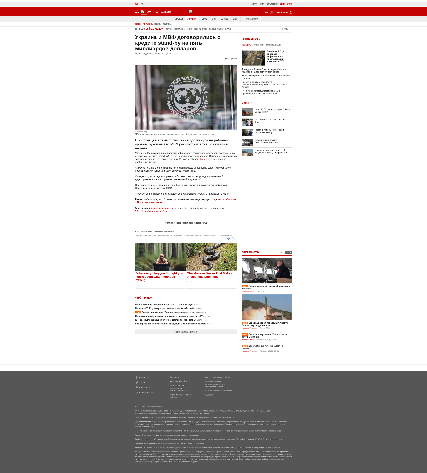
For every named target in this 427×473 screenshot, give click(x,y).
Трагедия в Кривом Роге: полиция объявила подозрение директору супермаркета (264, 70)
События (157, 24)
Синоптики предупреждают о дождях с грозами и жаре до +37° (172, 316)
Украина (191, 18)
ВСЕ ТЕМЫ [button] (284, 29)
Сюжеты (246, 102)
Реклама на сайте (178, 381)
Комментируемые (273, 45)
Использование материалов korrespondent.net (178, 388)
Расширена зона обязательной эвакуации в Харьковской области (173, 323)
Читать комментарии (186, 331)
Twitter (142, 382)
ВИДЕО (254, 4)
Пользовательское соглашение (218, 391)
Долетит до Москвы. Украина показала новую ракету (171, 312)
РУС (136, 4)
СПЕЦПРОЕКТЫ (286, 4)
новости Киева (200, 29)
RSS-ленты (144, 387)
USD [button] (156, 12)
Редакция (209, 395)
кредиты (143, 231)
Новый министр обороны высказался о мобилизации (167, 304)
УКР (142, 4)
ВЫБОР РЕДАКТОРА (250, 252)
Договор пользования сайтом (217, 377)
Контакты (174, 377)
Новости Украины (251, 39)
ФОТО (262, 4)
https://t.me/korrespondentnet (151, 211)
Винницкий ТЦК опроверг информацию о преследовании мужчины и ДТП (275, 56)
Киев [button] (137, 12)
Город (204, 18)
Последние (246, 45)
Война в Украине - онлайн (220, 29)
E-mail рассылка (146, 392)
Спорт (236, 18)
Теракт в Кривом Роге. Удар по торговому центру (270, 131)
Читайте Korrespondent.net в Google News (186, 223)
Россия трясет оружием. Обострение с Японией (267, 141)
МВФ (150, 231)
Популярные (259, 45)
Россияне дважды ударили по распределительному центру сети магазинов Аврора (264, 84)
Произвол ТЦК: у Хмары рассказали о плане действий (168, 308)
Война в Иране (188, 28)
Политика (167, 24)
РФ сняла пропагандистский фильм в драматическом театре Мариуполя (261, 92)
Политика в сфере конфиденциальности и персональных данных (215, 383)
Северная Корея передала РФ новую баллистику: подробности (271, 151)
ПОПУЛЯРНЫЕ (272, 4)
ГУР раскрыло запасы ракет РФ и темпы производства (168, 320)
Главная (179, 18)
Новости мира (248, 291)
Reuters (205, 159)
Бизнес (224, 18)
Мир (214, 18)
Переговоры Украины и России (179, 29)
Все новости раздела (144, 24)
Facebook (143, 377)
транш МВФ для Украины (164, 231)
